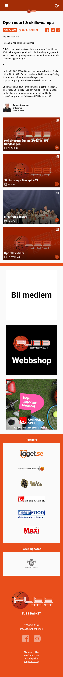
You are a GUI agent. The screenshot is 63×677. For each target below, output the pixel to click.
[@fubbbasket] (37, 638)
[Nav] (6, 5)
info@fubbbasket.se (31, 629)
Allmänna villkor (31, 652)
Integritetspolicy (31, 661)
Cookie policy (31, 658)
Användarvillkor (31, 655)
